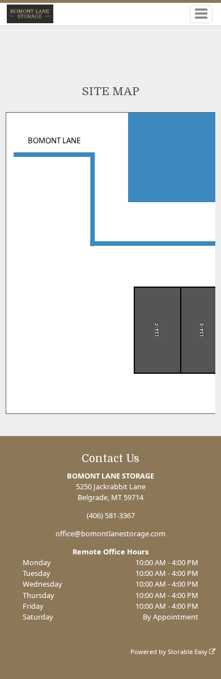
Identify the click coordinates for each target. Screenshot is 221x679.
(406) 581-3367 (111, 515)
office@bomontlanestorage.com (110, 533)
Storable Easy (188, 651)
